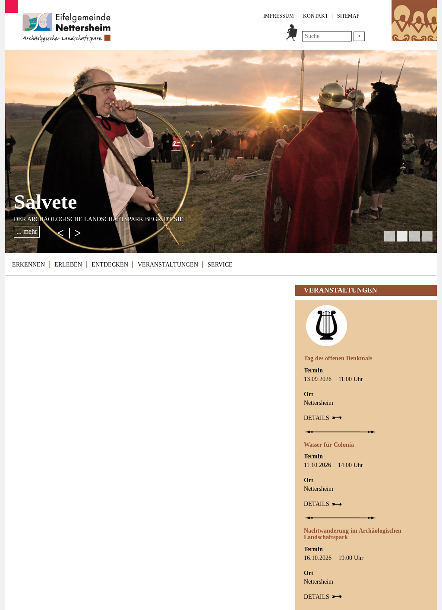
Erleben (68, 264)
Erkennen (28, 264)
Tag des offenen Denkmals (338, 358)
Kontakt (315, 16)
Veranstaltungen (168, 264)
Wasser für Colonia (329, 445)
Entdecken (110, 264)
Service (220, 264)
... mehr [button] (26, 231)
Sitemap (348, 16)
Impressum (278, 16)
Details (316, 418)
